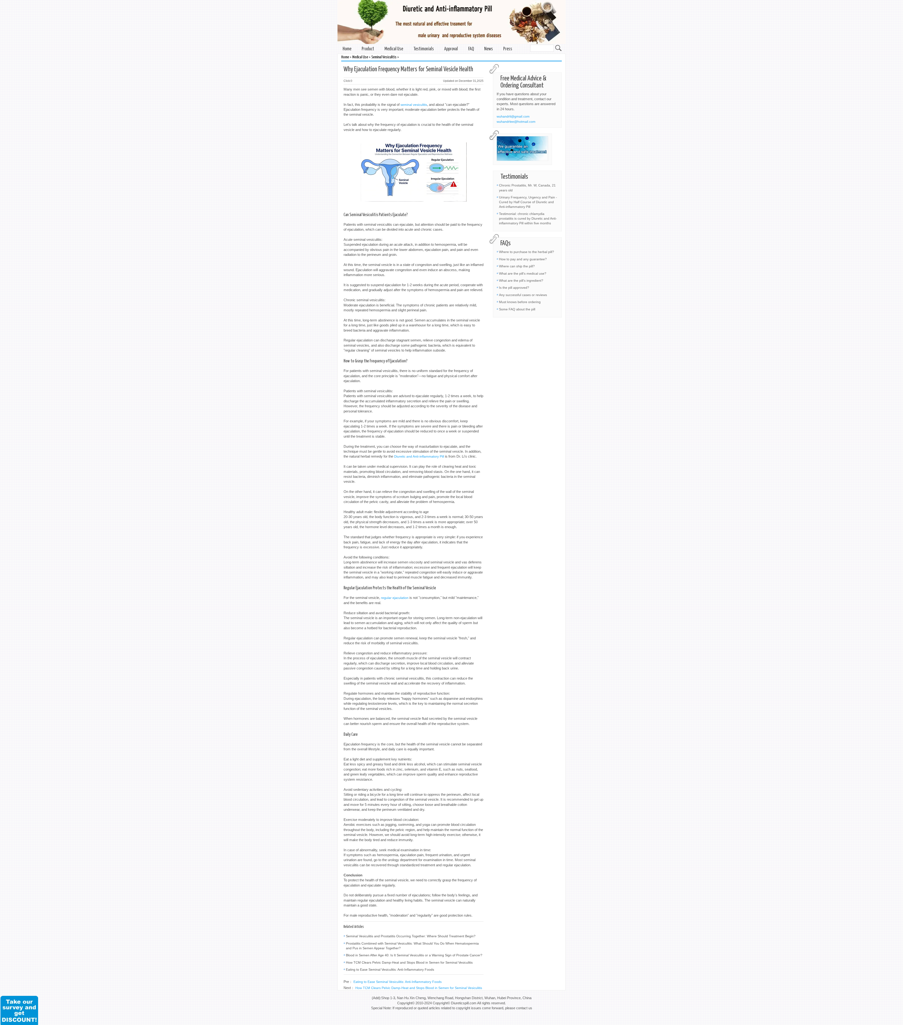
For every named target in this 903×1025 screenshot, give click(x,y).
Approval (451, 49)
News (488, 49)
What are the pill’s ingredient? (521, 280)
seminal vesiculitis (413, 105)
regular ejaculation (394, 598)
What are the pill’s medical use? (522, 273)
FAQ (471, 49)
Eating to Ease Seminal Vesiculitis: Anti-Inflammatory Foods (390, 969)
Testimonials (423, 49)
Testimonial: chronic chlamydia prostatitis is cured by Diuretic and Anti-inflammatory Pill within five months (528, 218)
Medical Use (393, 49)
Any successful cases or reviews (523, 295)
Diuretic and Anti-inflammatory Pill (419, 456)
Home (347, 49)
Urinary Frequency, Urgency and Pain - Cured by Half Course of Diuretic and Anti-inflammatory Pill (528, 202)
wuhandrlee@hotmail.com (516, 121)
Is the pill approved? (514, 287)
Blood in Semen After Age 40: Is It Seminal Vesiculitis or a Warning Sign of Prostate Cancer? (414, 955)
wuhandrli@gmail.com (513, 116)
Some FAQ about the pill (517, 309)
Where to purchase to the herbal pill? (526, 252)
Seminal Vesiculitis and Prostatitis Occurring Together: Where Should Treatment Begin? (410, 936)
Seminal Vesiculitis (383, 57)
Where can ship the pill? (517, 266)
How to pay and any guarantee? (523, 259)
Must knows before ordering (520, 302)
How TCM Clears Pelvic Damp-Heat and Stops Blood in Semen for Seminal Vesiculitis (409, 962)
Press (507, 49)
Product (368, 49)
